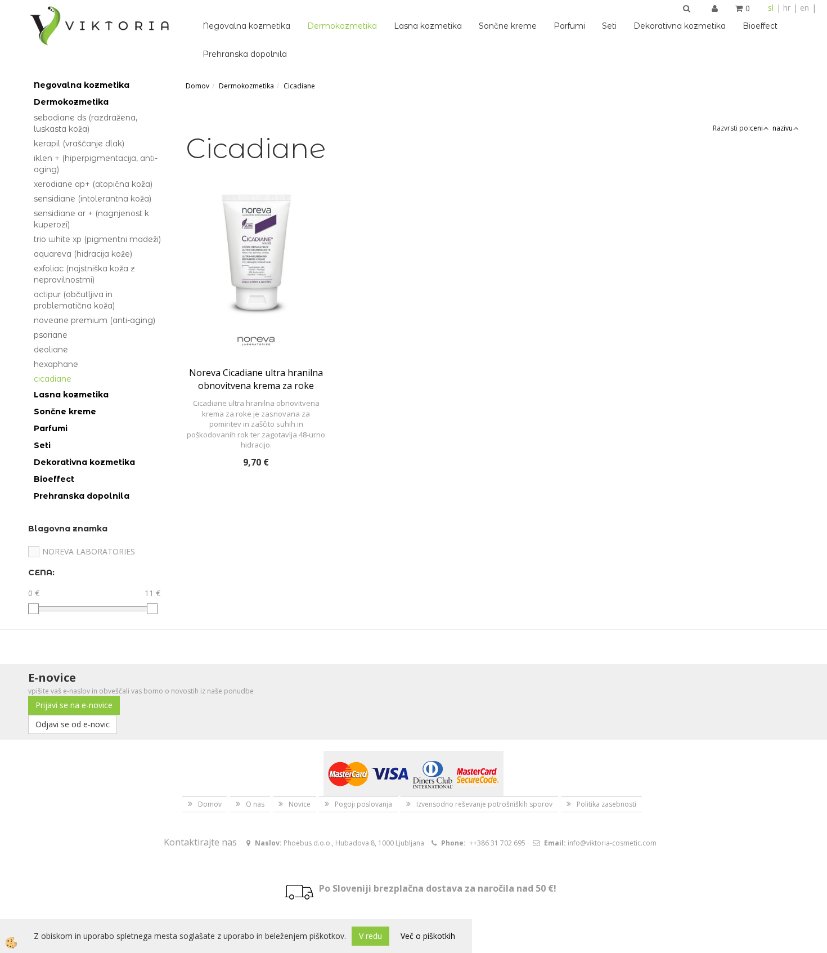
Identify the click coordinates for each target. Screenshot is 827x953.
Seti (609, 26)
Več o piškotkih (428, 935)
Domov (197, 86)
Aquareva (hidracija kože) (83, 254)
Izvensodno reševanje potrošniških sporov (484, 804)
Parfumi (569, 26)
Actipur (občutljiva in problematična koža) (74, 300)
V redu (370, 935)
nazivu (782, 128)
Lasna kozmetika (428, 26)
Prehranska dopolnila (245, 54)
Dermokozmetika (342, 26)
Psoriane (51, 335)
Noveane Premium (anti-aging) (94, 320)
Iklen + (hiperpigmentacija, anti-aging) (96, 164)
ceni (756, 128)
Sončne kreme (508, 26)
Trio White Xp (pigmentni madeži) (97, 239)
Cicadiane (52, 379)
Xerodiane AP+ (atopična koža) (93, 184)
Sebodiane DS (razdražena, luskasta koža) (85, 123)
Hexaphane (56, 364)
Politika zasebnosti (606, 804)
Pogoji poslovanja (363, 804)
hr (786, 7)
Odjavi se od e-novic (72, 724)
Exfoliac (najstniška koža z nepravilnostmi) (84, 274)
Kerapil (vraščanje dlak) (79, 143)
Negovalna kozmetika (246, 26)
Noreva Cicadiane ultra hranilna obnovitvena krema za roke (256, 379)
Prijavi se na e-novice (74, 705)
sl (771, 7)
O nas (255, 804)
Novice (300, 804)
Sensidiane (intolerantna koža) (92, 199)
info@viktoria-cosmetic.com (612, 843)
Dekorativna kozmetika (679, 26)
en (804, 7)
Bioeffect (760, 26)
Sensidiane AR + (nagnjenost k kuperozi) (91, 219)
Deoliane (51, 349)
